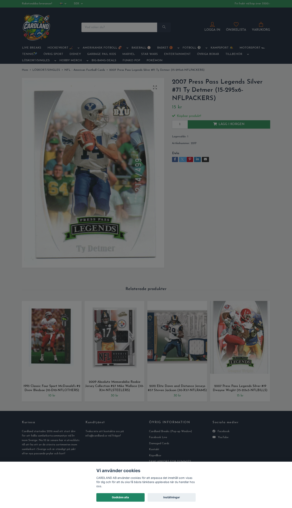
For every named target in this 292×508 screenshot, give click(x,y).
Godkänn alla (120, 497)
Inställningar (171, 497)
